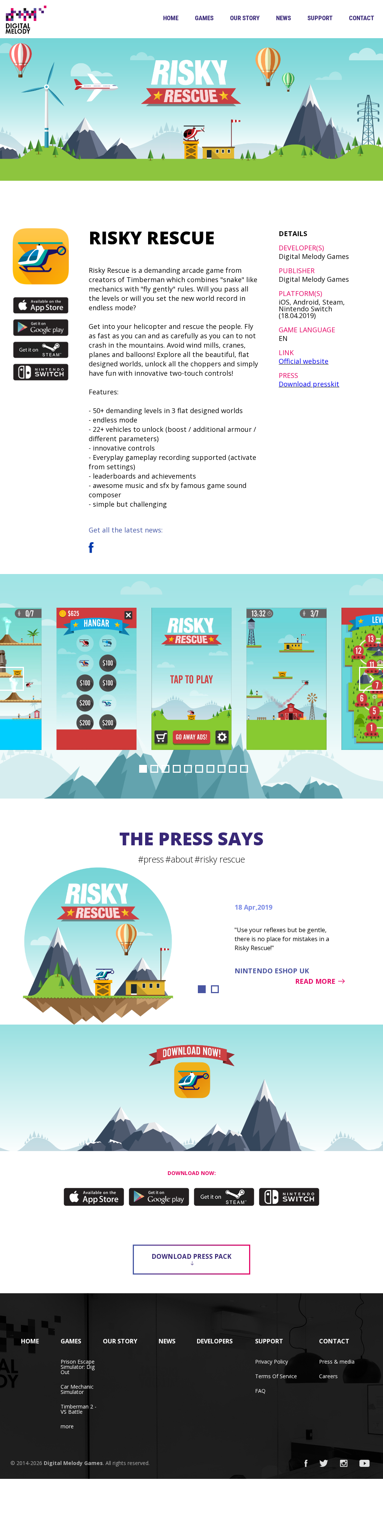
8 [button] (221, 769)
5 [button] (188, 769)
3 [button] (165, 769)
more (67, 1426)
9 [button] (233, 769)
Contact (361, 18)
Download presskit (309, 383)
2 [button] (154, 769)
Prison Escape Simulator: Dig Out (78, 1367)
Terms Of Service (276, 1376)
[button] (12, 679)
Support (320, 18)
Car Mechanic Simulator (77, 1389)
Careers (328, 1376)
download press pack (191, 1256)
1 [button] (143, 769)
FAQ (260, 1390)
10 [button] (244, 769)
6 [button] (199, 769)
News (283, 18)
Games (204, 18)
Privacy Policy (271, 1361)
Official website (303, 361)
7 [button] (210, 769)
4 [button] (176, 769)
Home (170, 18)
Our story (245, 18)
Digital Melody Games (73, 1463)
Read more (315, 981)
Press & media (337, 1361)
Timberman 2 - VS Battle (78, 1409)
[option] (191, 679)
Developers (215, 1341)
